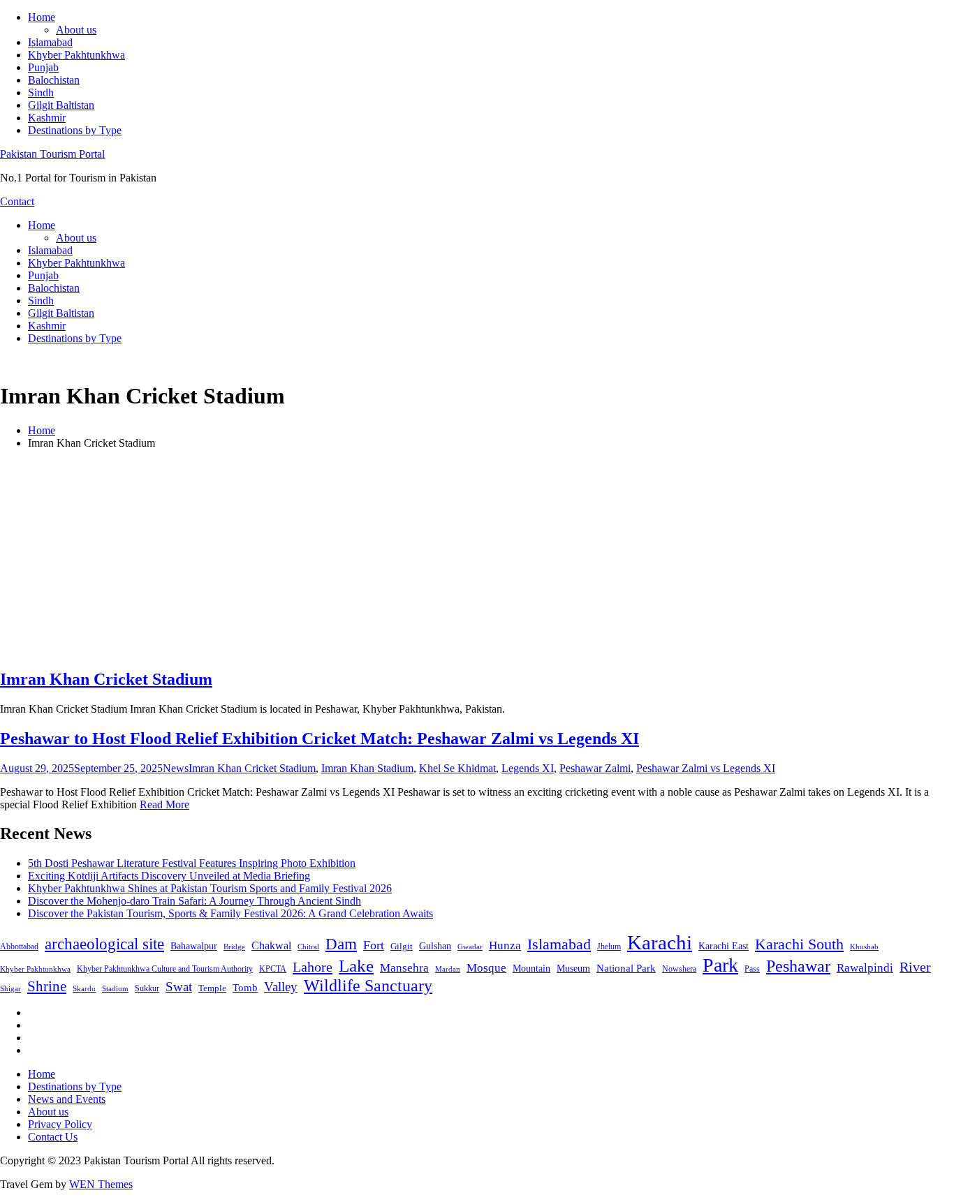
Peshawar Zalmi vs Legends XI (705, 768)
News (176, 768)
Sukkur (147, 988)
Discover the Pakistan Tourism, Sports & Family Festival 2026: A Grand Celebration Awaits (230, 913)
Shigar (10, 988)
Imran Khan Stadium (367, 768)
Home (41, 17)
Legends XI (527, 768)
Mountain (531, 968)
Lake (356, 965)
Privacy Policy (60, 1124)
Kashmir (47, 118)
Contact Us (53, 1137)
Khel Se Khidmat (457, 768)
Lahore (312, 966)
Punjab (43, 67)
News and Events (66, 1099)
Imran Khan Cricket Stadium (106, 679)
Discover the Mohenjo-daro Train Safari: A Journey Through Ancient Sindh (194, 901)
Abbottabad (19, 946)
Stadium (115, 988)
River (915, 966)
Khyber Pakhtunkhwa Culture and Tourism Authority (165, 969)
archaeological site (104, 944)
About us (76, 30)
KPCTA (272, 969)
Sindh (41, 92)
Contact (17, 201)
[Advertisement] (477, 558)
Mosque (486, 967)
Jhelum (609, 946)
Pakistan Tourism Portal (52, 154)
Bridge (234, 946)
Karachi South (799, 944)
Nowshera (679, 969)
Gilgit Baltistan (61, 105)
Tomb (245, 987)
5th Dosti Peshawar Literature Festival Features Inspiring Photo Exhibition (191, 863)
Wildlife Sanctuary (368, 986)
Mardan (447, 969)
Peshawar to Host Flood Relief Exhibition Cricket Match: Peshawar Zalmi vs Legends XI (319, 738)
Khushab (864, 946)
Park (720, 965)
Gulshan (435, 945)
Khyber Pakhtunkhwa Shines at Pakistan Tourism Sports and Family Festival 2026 (210, 888)
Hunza (505, 945)
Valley (281, 986)
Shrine (46, 986)
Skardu (84, 989)
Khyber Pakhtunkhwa (76, 55)
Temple (212, 988)
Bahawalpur (193, 946)
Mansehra (404, 967)
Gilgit (401, 946)
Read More (164, 804)
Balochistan (54, 80)
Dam (341, 944)
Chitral (308, 946)
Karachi (659, 942)
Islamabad (50, 42)
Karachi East (723, 945)
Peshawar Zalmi (595, 768)
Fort (373, 945)
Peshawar (798, 966)
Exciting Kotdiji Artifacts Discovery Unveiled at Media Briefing (169, 876)
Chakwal (271, 945)
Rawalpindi (865, 967)
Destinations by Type (75, 130)
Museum (573, 968)
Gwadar (470, 946)
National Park (626, 968)
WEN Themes (101, 1184)
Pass (752, 969)
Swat (179, 986)
